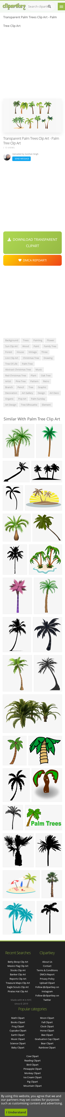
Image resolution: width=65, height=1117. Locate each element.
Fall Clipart (47, 1022)
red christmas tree (15, 375)
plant (33, 375)
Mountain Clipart (32, 1085)
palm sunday (38, 398)
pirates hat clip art (18, 991)
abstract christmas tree (18, 369)
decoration (11, 393)
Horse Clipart (47, 1030)
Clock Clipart (47, 1026)
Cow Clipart (32, 1056)
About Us (47, 961)
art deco (54, 393)
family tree (50, 346)
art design (10, 404)
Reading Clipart (32, 1060)
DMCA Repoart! (34, 260)
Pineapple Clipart (32, 1068)
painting (37, 340)
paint (36, 346)
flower (50, 340)
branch (9, 387)
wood (25, 346)
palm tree (27, 363)
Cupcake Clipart (18, 1030)
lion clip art (11, 358)
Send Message (21, 158)
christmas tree (31, 358)
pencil (21, 387)
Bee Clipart (47, 1034)
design (41, 393)
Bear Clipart (47, 1043)
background (11, 340)
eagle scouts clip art (18, 987)
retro (46, 381)
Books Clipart (18, 1022)
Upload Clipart (47, 983)
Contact (47, 966)
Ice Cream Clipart (32, 1077)
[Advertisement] (32, 64)
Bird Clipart (32, 1064)
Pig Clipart (32, 1081)
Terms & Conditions (47, 970)
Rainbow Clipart (47, 1047)
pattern (34, 381)
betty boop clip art (18, 961)
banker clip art (18, 974)
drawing (48, 358)
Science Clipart (18, 1043)
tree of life (11, 363)
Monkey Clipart (32, 1073)
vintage (33, 352)
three (44, 352)
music (39, 369)
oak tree (46, 375)
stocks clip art (18, 970)
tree (31, 387)
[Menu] (61, 6)
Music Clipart (18, 1039)
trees (26, 340)
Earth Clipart (18, 1034)
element (46, 404)
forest (8, 352)
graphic (42, 387)
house (20, 352)
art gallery (27, 393)
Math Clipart (18, 1018)
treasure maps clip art (18, 983)
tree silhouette (29, 404)
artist (8, 381)
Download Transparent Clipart (34, 242)
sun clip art (11, 346)
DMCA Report (47, 974)
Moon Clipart (47, 1018)
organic (9, 398)
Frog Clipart (18, 1026)
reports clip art (18, 978)
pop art (22, 398)
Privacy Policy (47, 978)
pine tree (21, 381)
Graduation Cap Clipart (47, 1039)
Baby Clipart (17, 1047)
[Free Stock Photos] (14, 5)
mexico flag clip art (17, 966)
